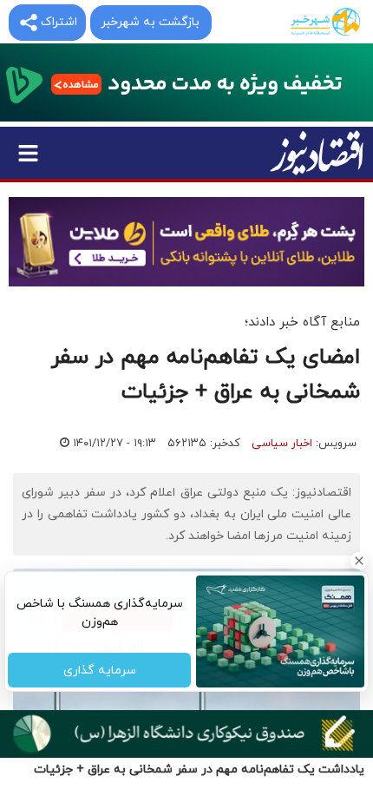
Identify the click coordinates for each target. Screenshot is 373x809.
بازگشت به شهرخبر (150, 22)
